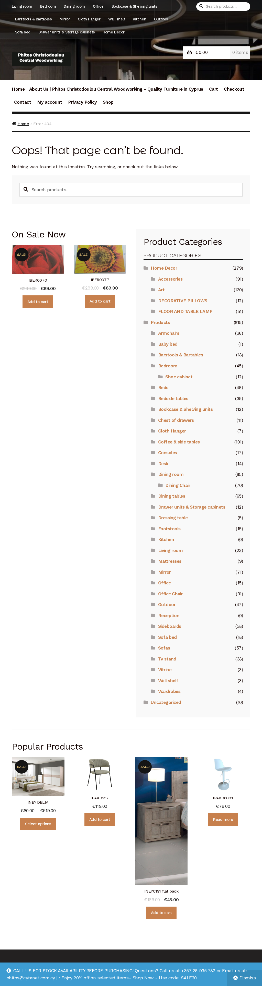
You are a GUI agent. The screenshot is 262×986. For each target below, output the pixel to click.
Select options (38, 824)
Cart (213, 89)
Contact (22, 102)
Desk (163, 463)
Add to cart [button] (37, 301)
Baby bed (168, 344)
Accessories (170, 279)
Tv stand (167, 659)
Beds (163, 387)
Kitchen (139, 19)
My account (49, 102)
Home (18, 89)
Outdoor (161, 19)
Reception (169, 615)
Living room (22, 6)
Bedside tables (173, 398)
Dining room (74, 6)
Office (98, 6)
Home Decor (113, 32)
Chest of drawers (176, 420)
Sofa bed (22, 32)
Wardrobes (169, 691)
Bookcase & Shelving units (134, 6)
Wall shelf (116, 19)
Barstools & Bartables (33, 19)
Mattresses (169, 561)
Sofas (164, 648)
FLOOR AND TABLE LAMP (185, 311)
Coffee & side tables (179, 441)
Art (161, 289)
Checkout (234, 89)
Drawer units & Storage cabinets (66, 32)
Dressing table (173, 517)
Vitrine (165, 669)
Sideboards (169, 626)
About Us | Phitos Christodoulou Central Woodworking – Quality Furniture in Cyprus (116, 89)
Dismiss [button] (247, 977)
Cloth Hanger (89, 19)
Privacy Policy (82, 102)
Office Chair (170, 593)
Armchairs (168, 333)
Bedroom (48, 6)
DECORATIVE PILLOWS (182, 300)
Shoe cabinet (178, 376)
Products (160, 322)
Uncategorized (166, 702)
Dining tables (171, 496)
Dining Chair (177, 485)
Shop (108, 102)
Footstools (169, 528)
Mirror (65, 19)
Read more (223, 819)
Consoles (167, 452)
